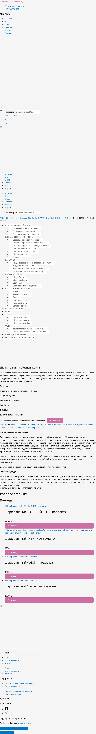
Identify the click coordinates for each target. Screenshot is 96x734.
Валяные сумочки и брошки (26, 234)
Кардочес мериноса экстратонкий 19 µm (32, 263)
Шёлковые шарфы (21, 323)
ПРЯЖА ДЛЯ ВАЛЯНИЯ (15, 334)
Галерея (8, 27)
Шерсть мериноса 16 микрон (26, 240)
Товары (13, 217)
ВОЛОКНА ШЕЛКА (13, 274)
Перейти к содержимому (11, 1)
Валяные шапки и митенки (58, 217)
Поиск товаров (10, 111)
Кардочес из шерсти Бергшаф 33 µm (29, 268)
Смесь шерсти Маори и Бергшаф (28, 271)
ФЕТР (7, 326)
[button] (48, 13)
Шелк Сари (18, 283)
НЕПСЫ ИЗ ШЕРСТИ (14, 308)
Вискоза (16, 291)
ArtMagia (4, 217)
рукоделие (82, 424)
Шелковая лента (20, 317)
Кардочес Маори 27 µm (23, 265)
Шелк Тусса (18, 277)
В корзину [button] (12, 525)
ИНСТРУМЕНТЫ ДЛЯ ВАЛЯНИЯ (19, 337)
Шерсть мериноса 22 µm (24, 248)
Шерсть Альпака (20, 254)
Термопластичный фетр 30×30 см (28, 328)
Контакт (8, 30)
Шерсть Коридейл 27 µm (24, 251)
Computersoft (24, 723)
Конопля (17, 300)
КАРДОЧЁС (10, 260)
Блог (7, 21)
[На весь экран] (10, 728)
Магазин (9, 18)
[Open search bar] (1, 108)
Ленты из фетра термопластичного (29, 331)
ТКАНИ (8, 314)
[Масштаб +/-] (3, 728)
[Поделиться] (17, 728)
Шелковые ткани (21, 320)
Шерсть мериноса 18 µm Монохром (29, 242)
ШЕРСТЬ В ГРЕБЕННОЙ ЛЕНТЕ (19, 237)
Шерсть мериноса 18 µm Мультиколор (31, 245)
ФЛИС (8, 311)
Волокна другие (20, 306)
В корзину (55, 420)
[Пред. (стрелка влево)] (3, 732)
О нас (7, 24)
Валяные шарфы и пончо (24, 231)
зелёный (72, 424)
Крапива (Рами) (20, 303)
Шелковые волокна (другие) (26, 285)
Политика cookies (13, 686)
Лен (15, 297)
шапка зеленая (15, 427)
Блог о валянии (12, 660)
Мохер (16, 257)
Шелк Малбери (20, 280)
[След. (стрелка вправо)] (10, 732)
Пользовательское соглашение (19, 683)
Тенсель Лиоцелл (21, 294)
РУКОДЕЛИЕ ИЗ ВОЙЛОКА (31, 217)
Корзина (9, 33)
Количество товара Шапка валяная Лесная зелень (23, 420)
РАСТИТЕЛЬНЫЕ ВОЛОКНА (17, 288)
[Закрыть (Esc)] (24, 728)
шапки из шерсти (31, 427)
